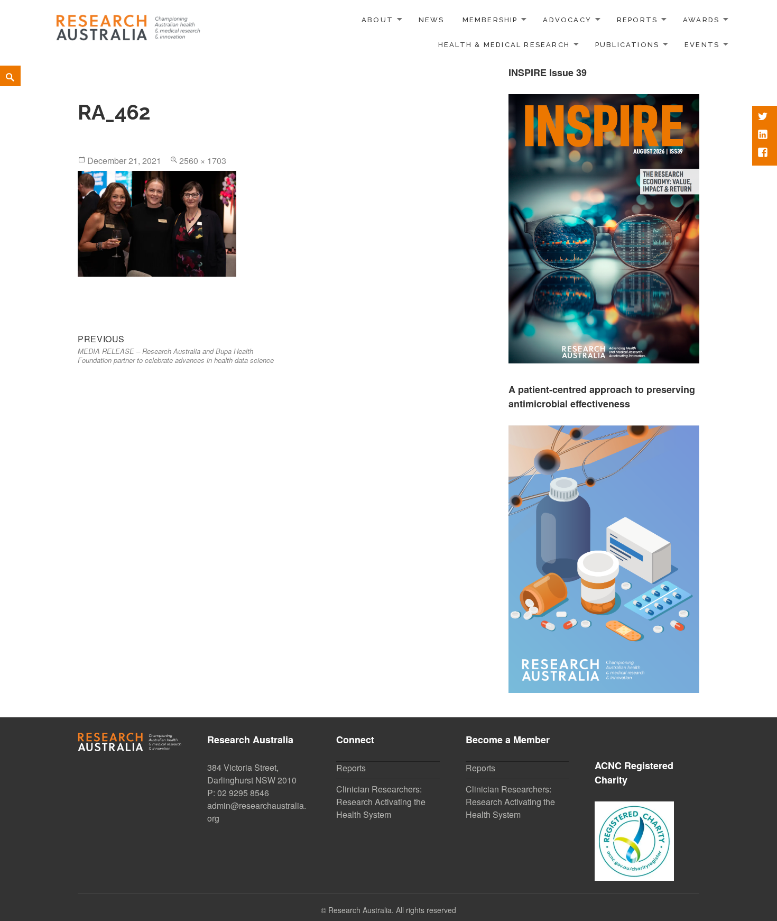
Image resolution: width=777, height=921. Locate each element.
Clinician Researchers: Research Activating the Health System (381, 801)
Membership (490, 20)
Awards (701, 20)
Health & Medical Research (504, 45)
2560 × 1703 (202, 160)
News (432, 20)
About (377, 20)
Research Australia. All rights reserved (392, 910)
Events (701, 45)
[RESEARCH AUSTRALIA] (128, 24)
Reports (637, 20)
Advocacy (567, 20)
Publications (627, 45)
